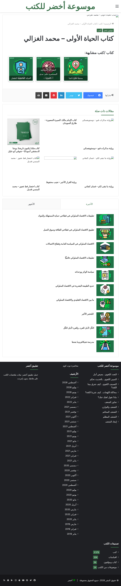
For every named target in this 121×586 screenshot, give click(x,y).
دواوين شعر (108, 30)
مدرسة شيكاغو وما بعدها (83, 342)
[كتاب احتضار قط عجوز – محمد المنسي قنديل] (23, 169)
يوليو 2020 (71, 490)
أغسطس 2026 (69, 382)
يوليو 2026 (71, 387)
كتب (100, 23)
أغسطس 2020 (69, 485)
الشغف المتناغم (110, 412)
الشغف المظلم (110, 417)
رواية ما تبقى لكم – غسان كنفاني (99, 186)
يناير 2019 (71, 534)
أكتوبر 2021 (71, 416)
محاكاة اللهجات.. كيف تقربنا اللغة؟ (101, 392)
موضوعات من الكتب (107, 567)
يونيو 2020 (71, 495)
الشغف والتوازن (109, 407)
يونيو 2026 (71, 392)
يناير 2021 (71, 460)
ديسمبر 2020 (70, 465)
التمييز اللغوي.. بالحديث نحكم (103, 379)
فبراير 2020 (70, 514)
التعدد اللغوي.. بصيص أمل (105, 374)
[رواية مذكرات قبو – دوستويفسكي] (97, 131)
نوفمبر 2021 (70, 411)
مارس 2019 (70, 524)
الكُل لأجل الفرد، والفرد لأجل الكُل (78, 327)
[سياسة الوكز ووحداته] (105, 276)
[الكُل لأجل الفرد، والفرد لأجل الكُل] (105, 332)
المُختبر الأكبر (88, 313)
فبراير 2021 (70, 455)
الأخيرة (89, 203)
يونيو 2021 (71, 436)
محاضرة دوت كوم (70, 365)
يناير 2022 (71, 402)
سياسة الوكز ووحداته (84, 271)
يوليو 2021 (71, 431)
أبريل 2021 (71, 446)
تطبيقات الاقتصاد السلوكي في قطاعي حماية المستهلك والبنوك (66, 215)
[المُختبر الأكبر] (105, 318)
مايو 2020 (71, 499)
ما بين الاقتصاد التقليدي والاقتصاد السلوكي (75, 299)
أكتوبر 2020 (70, 475)
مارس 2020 (70, 509)
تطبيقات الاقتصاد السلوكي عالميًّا (79, 257)
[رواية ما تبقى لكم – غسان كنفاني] (97, 169)
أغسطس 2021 (69, 426)
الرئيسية (108, 23)
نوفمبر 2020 (70, 470)
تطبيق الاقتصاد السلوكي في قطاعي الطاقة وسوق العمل (68, 229)
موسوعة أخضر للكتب (108, 365)
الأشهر (31, 203)
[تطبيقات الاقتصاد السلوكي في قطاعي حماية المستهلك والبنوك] (105, 220)
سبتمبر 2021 (70, 421)
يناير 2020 (71, 519)
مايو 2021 (71, 441)
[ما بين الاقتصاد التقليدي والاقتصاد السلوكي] (105, 304)
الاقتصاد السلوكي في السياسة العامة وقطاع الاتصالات (70, 243)
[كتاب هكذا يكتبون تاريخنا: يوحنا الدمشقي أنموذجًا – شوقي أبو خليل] (23, 131)
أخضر (70, 580)
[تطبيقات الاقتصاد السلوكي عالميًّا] (105, 262)
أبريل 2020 (71, 504)
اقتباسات (113, 557)
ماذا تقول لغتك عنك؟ (107, 397)
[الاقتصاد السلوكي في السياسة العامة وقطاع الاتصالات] (105, 248)
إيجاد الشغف (111, 421)
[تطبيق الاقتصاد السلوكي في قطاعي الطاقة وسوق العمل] (105, 234)
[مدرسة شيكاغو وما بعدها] (105, 346)
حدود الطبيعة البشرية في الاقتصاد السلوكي (74, 285)
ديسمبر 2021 (70, 407)
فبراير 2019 (70, 529)
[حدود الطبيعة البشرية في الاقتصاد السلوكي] (105, 290)
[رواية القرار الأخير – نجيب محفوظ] (60, 167)
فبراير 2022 (70, 397)
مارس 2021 (70, 451)
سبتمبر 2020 (70, 480)
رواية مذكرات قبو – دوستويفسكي (98, 148)
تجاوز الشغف (111, 402)
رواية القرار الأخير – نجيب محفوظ (61, 182)
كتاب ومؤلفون (110, 562)
